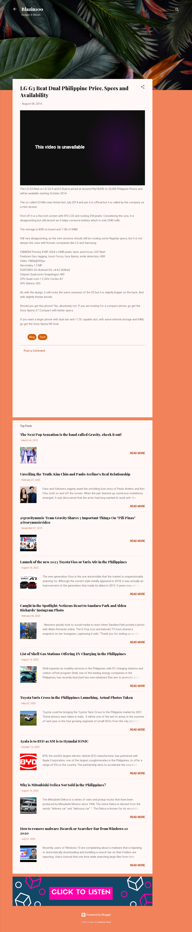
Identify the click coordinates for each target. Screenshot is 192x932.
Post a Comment (34, 350)
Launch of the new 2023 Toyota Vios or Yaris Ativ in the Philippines (73, 562)
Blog (32, 337)
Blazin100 (32, 9)
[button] (142, 87)
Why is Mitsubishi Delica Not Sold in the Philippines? (63, 785)
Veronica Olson (104, 922)
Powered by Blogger (98, 914)
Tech (43, 337)
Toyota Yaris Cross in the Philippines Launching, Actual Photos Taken (76, 697)
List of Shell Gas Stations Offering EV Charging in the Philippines (73, 654)
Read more (137, 453)
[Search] (177, 10)
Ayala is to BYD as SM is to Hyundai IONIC (54, 741)
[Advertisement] (167, 79)
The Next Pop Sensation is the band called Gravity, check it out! (71, 434)
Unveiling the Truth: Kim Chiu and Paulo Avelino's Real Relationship (75, 474)
